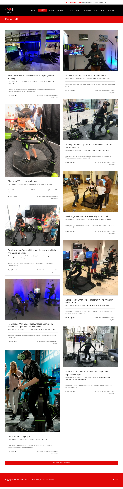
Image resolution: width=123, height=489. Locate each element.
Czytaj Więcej (12, 95)
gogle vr (42, 81)
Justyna (71, 78)
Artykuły (89, 78)
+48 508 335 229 (87, 2)
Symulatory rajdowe (71, 379)
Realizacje (43, 256)
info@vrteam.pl (100, 2)
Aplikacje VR (35, 81)
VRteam (51, 480)
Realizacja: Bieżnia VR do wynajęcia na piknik (86, 216)
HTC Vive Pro (50, 81)
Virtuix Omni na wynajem (19, 436)
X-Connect (43, 480)
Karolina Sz (15, 81)
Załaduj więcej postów (61, 463)
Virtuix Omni (11, 83)
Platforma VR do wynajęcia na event (25, 181)
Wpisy (108, 78)
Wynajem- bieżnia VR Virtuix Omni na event (85, 75)
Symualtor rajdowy (104, 377)
